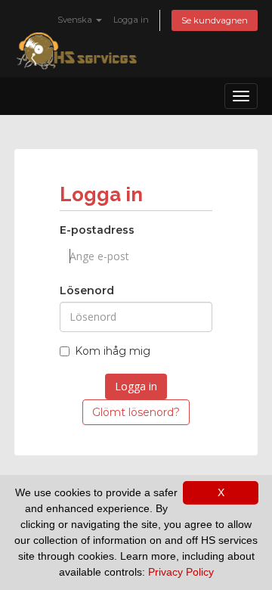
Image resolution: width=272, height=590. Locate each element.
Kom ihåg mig (112, 351)
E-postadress (97, 230)
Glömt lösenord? (136, 412)
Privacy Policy (181, 572)
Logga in (131, 19)
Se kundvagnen (214, 20)
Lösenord (87, 290)
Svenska (75, 19)
